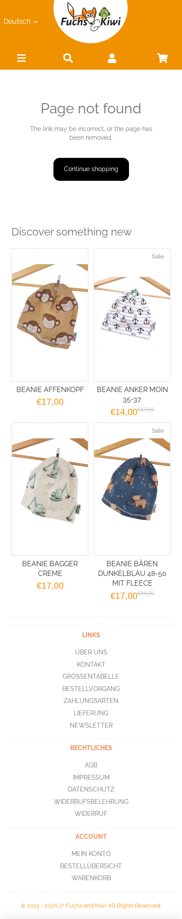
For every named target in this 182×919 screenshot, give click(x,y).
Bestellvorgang (91, 688)
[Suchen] (68, 58)
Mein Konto (91, 853)
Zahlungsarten (91, 700)
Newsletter (91, 724)
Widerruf (91, 813)
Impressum (91, 777)
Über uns (91, 652)
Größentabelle (91, 676)
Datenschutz (91, 789)
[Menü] (21, 60)
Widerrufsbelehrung (91, 801)
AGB (91, 765)
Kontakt (91, 664)
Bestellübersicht (91, 865)
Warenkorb (91, 878)
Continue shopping (91, 168)
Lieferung (91, 713)
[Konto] (112, 58)
